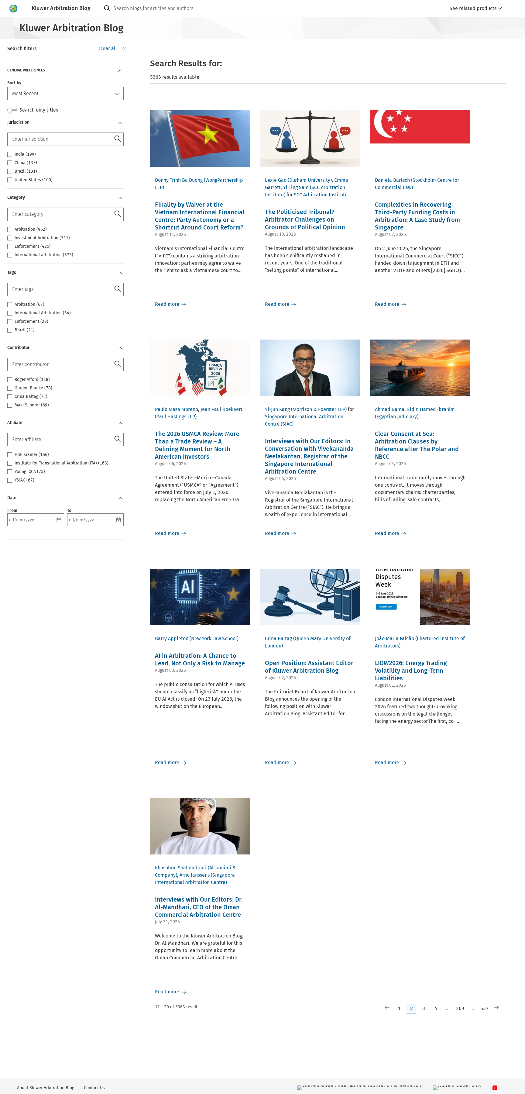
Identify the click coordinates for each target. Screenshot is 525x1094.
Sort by (14, 82)
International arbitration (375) (44, 255)
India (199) (25, 154)
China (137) (26, 162)
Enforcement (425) (33, 246)
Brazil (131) (26, 171)
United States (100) (34, 180)
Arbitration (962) (31, 229)
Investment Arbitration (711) (42, 238)
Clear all (107, 48)
